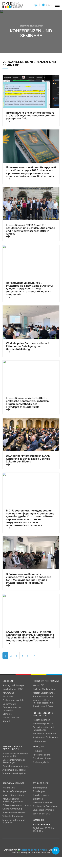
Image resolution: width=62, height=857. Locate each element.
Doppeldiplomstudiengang (15, 766)
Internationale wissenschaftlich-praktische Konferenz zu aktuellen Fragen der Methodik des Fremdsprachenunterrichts (27, 402)
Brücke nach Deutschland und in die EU (15, 754)
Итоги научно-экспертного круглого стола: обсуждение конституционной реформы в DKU (30, 115)
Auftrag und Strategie (13, 685)
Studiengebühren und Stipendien (13, 821)
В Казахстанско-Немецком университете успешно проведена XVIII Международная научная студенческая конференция (28, 578)
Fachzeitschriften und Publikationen (43, 728)
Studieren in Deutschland (45, 806)
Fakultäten (7, 696)
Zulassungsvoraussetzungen (16, 805)
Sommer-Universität (43, 696)
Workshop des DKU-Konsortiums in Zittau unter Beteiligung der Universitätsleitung (28, 346)
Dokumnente (9, 703)
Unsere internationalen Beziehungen (13, 761)
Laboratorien (39, 740)
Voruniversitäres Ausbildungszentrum (43, 701)
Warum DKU (39, 685)
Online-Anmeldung (12, 808)
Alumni (6, 721)
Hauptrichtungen (41, 719)
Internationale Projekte (13, 773)
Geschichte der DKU (12, 688)
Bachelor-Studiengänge (44, 688)
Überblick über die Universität (11, 708)
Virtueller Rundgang (12, 816)
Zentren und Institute (13, 700)
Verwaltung (8, 692)
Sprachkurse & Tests (43, 706)
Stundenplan (39, 791)
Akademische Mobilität (13, 769)
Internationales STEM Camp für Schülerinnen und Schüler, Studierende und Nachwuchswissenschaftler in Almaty (30, 229)
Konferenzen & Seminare (45, 737)
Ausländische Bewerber (14, 812)
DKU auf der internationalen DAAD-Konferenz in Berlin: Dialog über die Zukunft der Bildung (28, 458)
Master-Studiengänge (44, 692)
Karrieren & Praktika (43, 802)
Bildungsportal (40, 787)
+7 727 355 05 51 (42, 824)
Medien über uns (11, 717)
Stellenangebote (41, 762)
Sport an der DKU (42, 813)
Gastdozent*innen (42, 758)
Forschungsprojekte (43, 723)
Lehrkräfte (38, 751)
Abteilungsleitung (41, 754)
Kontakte (7, 713)
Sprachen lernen (41, 795)
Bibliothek (38, 798)
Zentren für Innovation (44, 733)
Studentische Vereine (43, 809)
